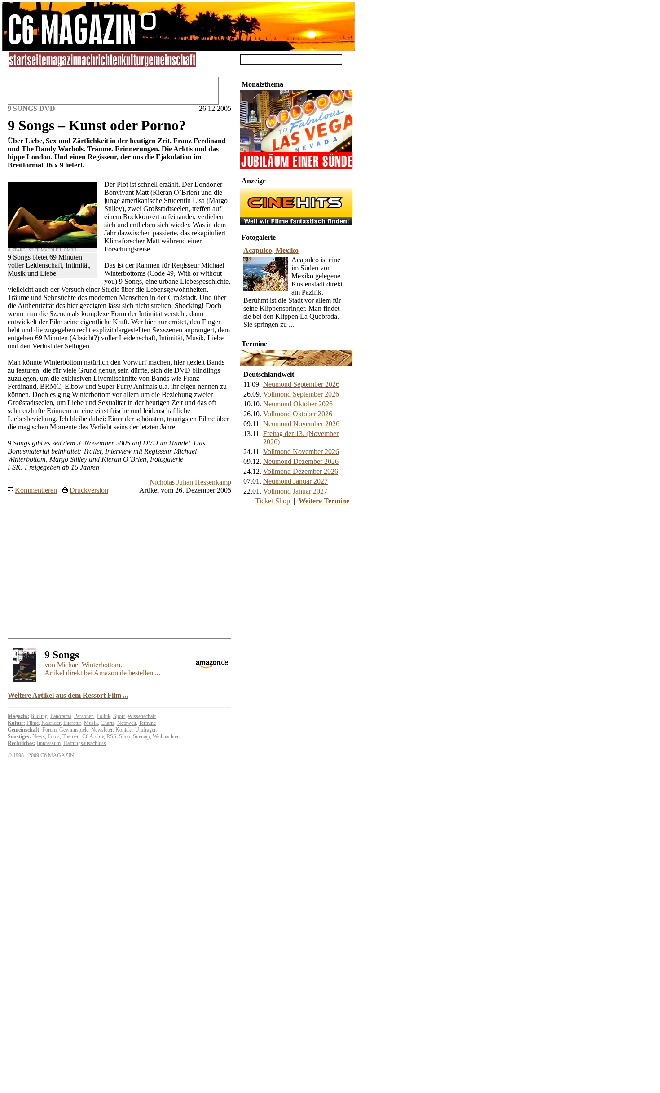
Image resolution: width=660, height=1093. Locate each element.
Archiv (96, 736)
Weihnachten (166, 736)
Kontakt (123, 730)
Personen (84, 716)
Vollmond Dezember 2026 (300, 471)
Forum (49, 730)
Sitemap (141, 736)
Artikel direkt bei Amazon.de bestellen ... (102, 669)
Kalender (51, 723)
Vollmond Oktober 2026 (297, 414)
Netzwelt (126, 723)
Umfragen (146, 730)
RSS (111, 736)
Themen (70, 736)
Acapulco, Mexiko (271, 250)
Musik (91, 723)
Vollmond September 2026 (301, 394)
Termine (147, 723)
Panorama (60, 716)
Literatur (72, 723)
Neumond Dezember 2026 (301, 461)
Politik (103, 716)
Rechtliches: (21, 743)
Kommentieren (36, 490)
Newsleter (102, 730)
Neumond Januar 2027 (295, 481)
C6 (85, 736)
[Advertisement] (296, 571)
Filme (32, 723)
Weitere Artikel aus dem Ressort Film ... (68, 695)
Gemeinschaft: (24, 730)
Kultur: (16, 723)
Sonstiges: (19, 736)
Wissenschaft (142, 716)
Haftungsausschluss (84, 743)
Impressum (49, 743)
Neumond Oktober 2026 (298, 404)
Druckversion (89, 490)
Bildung (39, 716)
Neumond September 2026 (301, 384)
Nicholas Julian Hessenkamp (190, 482)
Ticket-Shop (272, 501)
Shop (124, 736)
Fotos (54, 736)
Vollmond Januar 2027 (295, 491)
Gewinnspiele (73, 730)
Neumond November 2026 (301, 424)
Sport (119, 716)
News (38, 736)
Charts (107, 723)
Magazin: (18, 716)
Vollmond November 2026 (301, 451)
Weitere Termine (324, 501)
